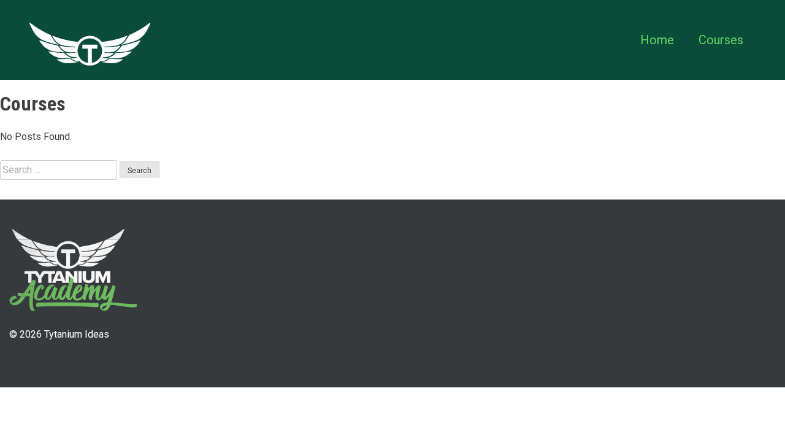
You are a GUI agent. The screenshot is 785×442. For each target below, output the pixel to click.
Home (657, 40)
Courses (721, 40)
